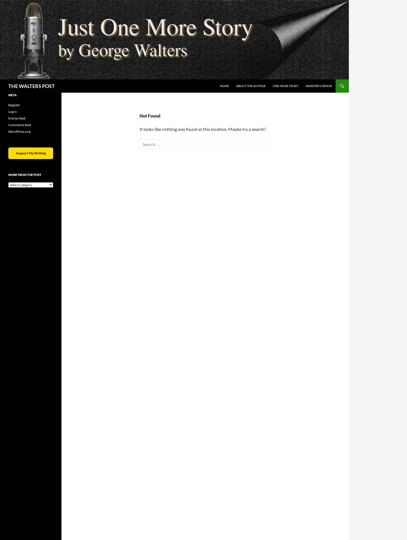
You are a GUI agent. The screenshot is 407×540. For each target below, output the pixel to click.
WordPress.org (19, 131)
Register (14, 105)
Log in (12, 112)
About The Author (251, 86)
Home (224, 86)
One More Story (285, 86)
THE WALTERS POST (31, 86)
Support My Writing (31, 153)
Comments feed (19, 125)
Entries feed (16, 118)
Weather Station (319, 86)
